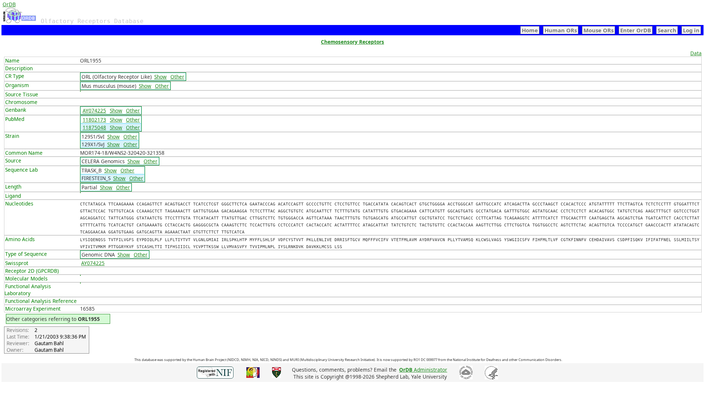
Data (696, 53)
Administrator (423, 369)
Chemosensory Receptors (352, 41)
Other (177, 76)
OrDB (9, 4)
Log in (691, 30)
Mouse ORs (598, 30)
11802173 (94, 119)
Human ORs (561, 30)
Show (160, 76)
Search (667, 30)
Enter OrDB (635, 30)
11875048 (94, 127)
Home (530, 30)
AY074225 (94, 110)
